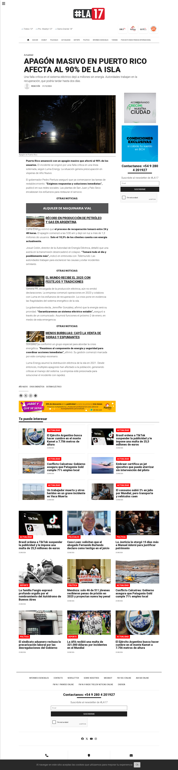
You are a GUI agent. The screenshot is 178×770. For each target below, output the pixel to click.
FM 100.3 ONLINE (124, 678)
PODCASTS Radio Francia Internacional (136, 40)
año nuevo (23, 387)
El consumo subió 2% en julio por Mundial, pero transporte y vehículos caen (134, 493)
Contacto (58, 678)
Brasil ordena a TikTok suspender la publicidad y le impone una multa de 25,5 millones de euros (134, 440)
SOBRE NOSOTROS (91, 678)
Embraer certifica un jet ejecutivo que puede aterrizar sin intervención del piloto (135, 467)
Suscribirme (140, 189)
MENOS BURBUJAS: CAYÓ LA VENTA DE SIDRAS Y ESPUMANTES (73, 335)
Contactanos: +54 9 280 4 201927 (140, 168)
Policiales (73, 537)
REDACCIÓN (35, 86)
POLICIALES (54, 40)
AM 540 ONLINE (142, 678)
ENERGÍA (121, 684)
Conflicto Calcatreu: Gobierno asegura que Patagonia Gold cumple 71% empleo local (66, 467)
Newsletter (73, 678)
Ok (137, 764)
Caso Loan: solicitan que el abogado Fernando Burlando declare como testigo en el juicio (88, 545)
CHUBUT (44, 40)
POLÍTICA (86, 40)
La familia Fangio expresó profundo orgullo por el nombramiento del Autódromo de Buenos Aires (40, 595)
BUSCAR (35, 40)
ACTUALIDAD (65, 40)
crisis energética (37, 387)
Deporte (24, 585)
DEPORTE (77, 40)
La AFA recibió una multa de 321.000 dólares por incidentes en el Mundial (87, 645)
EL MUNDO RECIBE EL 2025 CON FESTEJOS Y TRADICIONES (68, 280)
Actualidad (28, 55)
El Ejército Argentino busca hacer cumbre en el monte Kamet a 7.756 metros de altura (64, 440)
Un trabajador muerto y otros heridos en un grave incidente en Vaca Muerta (66, 493)
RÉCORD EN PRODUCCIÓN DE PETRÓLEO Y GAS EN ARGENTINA (74, 220)
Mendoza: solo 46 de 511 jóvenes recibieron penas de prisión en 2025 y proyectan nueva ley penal (88, 593)
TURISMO (115, 40)
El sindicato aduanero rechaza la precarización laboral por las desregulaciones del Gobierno (40, 645)
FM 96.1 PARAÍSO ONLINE (63, 684)
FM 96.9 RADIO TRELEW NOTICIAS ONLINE (96, 684)
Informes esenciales (100, 40)
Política (121, 537)
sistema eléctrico (54, 387)
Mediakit (108, 678)
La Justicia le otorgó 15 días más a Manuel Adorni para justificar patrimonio (137, 545)
